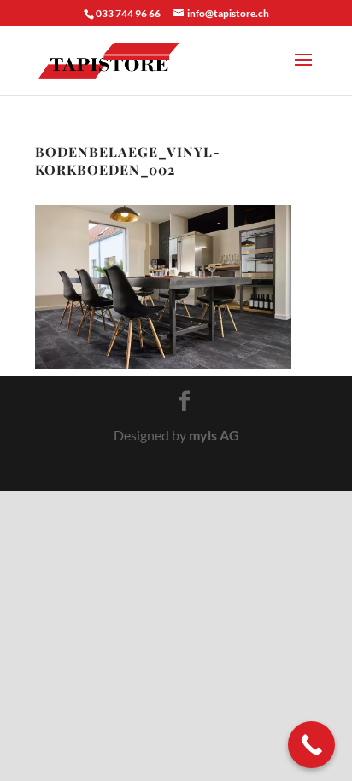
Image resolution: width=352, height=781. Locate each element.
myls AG (214, 435)
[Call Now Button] (311, 744)
